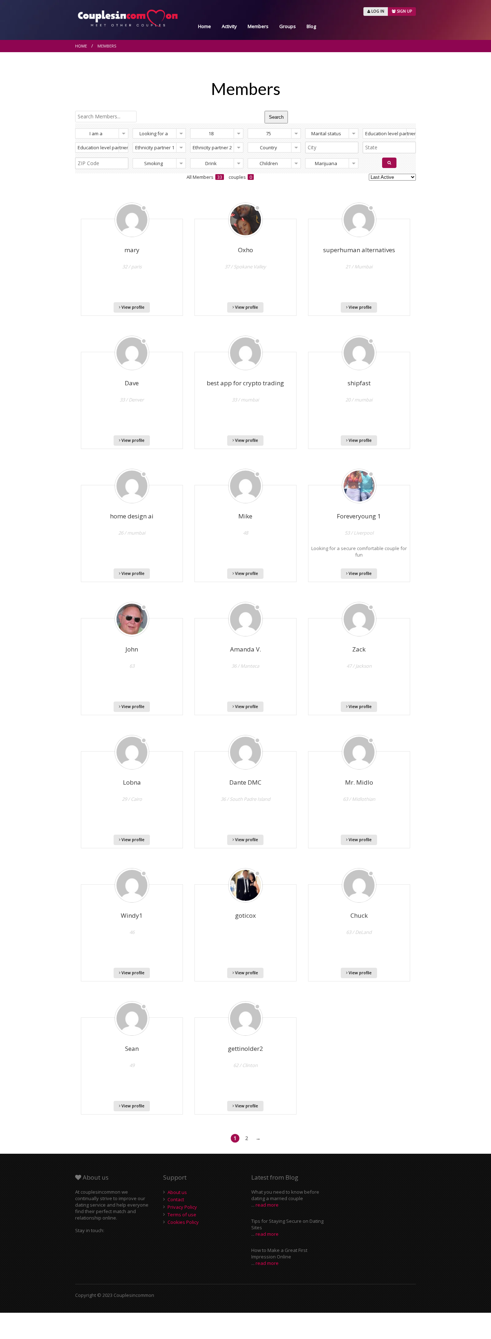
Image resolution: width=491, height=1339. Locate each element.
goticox (245, 915)
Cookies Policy (183, 1222)
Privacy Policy (182, 1207)
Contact (176, 1199)
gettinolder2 (245, 1048)
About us (177, 1192)
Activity (229, 26)
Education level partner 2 (103, 147)
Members (258, 26)
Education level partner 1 (390, 133)
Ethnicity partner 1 (154, 147)
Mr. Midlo (359, 782)
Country (268, 147)
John (131, 649)
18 (211, 133)
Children (269, 163)
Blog (311, 26)
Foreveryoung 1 (359, 516)
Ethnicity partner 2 (212, 147)
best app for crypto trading (245, 383)
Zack (359, 649)
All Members (204, 177)
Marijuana (326, 163)
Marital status (326, 133)
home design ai (131, 516)
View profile (132, 307)
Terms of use (182, 1214)
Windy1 (132, 915)
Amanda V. (245, 649)
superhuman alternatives (359, 250)
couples (240, 177)
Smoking (153, 163)
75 (268, 133)
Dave (132, 383)
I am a (96, 133)
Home (204, 26)
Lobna (132, 782)
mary (131, 250)
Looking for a (153, 133)
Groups (287, 26)
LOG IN (377, 11)
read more (267, 1205)
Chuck (359, 915)
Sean (132, 1048)
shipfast (359, 383)
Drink (211, 163)
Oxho (245, 250)
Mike (245, 516)
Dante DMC (245, 782)
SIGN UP (404, 11)
